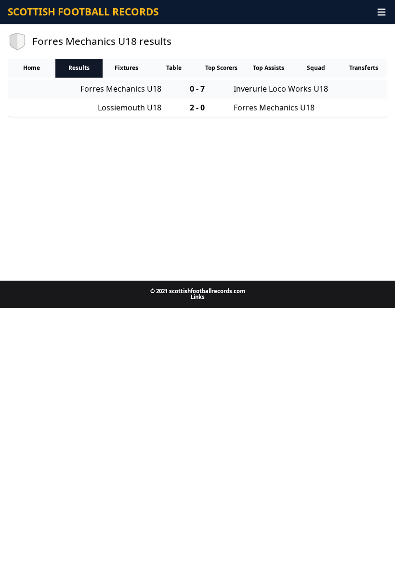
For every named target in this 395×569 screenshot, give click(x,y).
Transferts (363, 68)
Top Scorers (221, 68)
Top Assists (268, 68)
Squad (316, 68)
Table (174, 68)
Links (198, 296)
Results (79, 68)
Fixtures (126, 68)
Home (31, 68)
